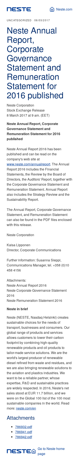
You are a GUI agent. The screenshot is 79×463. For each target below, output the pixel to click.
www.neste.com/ (19, 164)
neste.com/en (26, 408)
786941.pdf (23, 431)
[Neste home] (19, 9)
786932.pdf (23, 426)
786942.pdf (23, 436)
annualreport (40, 164)
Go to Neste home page (51, 451)
